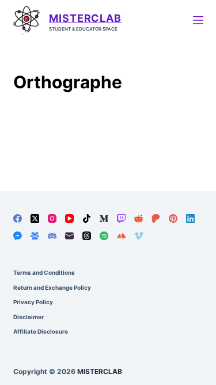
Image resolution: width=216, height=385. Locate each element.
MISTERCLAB (85, 18)
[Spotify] (104, 235)
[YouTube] (69, 218)
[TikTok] (86, 218)
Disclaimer (28, 316)
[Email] (69, 235)
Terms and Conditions (44, 272)
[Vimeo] (138, 235)
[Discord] (52, 235)
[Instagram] (52, 218)
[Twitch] (121, 218)
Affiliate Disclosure (40, 331)
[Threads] (86, 235)
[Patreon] (155, 218)
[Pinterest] (173, 218)
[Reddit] (138, 218)
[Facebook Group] (35, 235)
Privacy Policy (33, 301)
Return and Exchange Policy (52, 287)
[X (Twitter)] (35, 218)
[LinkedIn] (190, 218)
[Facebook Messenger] (17, 235)
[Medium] (104, 218)
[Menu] (198, 20)
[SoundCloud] (121, 235)
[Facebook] (17, 218)
